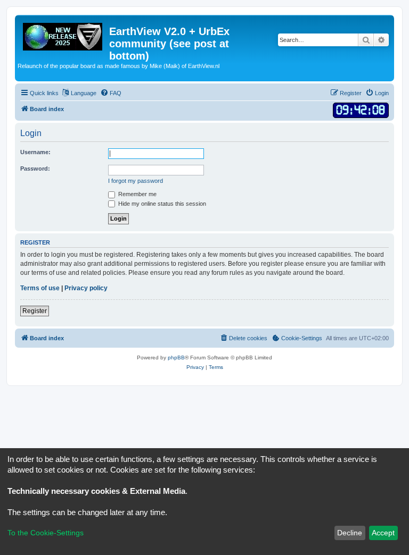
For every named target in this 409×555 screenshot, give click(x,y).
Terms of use (40, 288)
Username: (35, 152)
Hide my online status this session (161, 203)
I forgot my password (135, 181)
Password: (35, 168)
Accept (383, 532)
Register (34, 311)
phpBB (176, 357)
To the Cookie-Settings (45, 532)
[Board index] (63, 35)
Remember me (137, 194)
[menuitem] (110, 93)
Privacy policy (86, 288)
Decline (349, 532)
